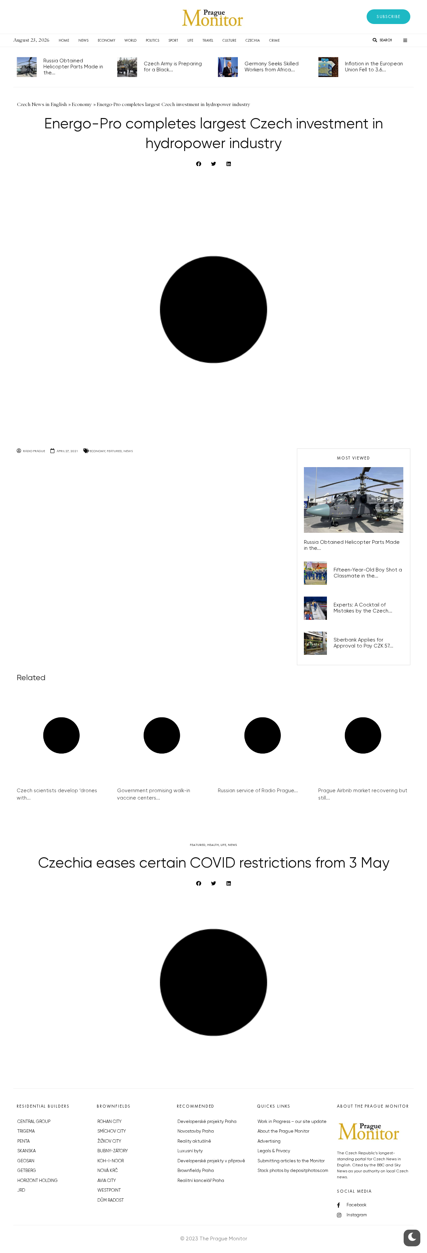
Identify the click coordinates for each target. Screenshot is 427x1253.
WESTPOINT (109, 1190)
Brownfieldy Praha (195, 1171)
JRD (21, 1190)
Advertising (269, 1141)
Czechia (253, 40)
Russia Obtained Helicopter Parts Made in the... (73, 66)
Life (190, 40)
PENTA (23, 1141)
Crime (274, 40)
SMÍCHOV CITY (111, 1131)
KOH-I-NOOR (110, 1161)
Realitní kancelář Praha (200, 1181)
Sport (173, 40)
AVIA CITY (106, 1181)
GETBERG (26, 1171)
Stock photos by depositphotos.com (293, 1171)
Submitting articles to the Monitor (291, 1161)
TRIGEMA (26, 1131)
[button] (388, 16)
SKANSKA (26, 1151)
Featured (114, 451)
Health (213, 845)
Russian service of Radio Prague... (258, 790)
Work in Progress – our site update (292, 1122)
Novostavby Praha (195, 1131)
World (130, 40)
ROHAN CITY (109, 1122)
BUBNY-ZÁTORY (112, 1151)
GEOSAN (25, 1161)
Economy (106, 40)
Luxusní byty (190, 1151)
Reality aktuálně (194, 1141)
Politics (152, 40)
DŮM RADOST (110, 1200)
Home (64, 40)
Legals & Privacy (274, 1151)
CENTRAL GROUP (33, 1122)
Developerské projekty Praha (207, 1122)
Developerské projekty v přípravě (211, 1161)
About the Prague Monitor (283, 1131)
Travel (207, 40)
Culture (229, 40)
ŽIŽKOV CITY (109, 1141)
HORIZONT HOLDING (37, 1181)
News (83, 40)
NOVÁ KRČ (107, 1171)
